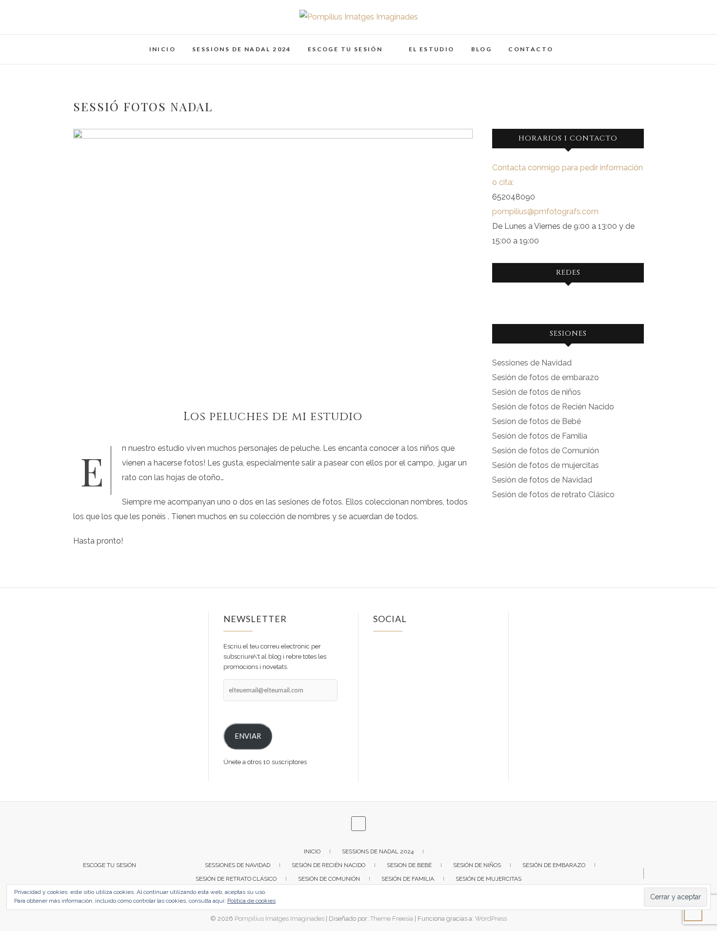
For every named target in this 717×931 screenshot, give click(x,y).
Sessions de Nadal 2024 (241, 49)
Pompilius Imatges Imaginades (279, 918)
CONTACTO (530, 49)
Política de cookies (251, 900)
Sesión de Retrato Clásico (236, 878)
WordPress (491, 918)
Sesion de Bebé (409, 865)
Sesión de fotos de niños (536, 392)
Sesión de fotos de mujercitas (545, 465)
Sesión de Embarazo (553, 865)
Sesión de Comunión (329, 878)
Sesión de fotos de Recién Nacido (553, 406)
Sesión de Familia (407, 878)
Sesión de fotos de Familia (539, 436)
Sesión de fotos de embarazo (545, 377)
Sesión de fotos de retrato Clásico (553, 494)
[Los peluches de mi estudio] (273, 262)
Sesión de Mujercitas (488, 878)
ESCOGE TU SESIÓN (345, 49)
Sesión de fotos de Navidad (542, 480)
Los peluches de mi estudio (272, 417)
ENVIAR (248, 736)
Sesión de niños (477, 865)
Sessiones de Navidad (532, 362)
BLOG (481, 49)
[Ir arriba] (693, 912)
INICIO (162, 49)
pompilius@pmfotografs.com (545, 211)
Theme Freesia (391, 918)
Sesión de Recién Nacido (328, 865)
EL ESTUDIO (432, 49)
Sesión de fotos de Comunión (545, 450)
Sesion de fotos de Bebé (536, 421)
